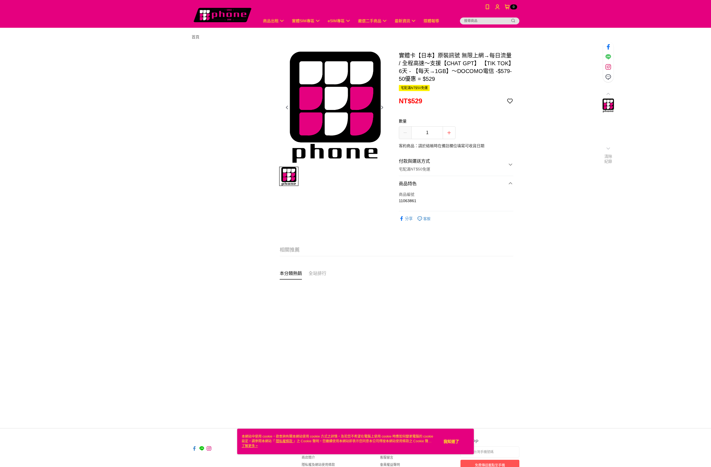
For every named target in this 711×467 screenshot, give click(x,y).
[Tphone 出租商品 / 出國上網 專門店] (222, 15)
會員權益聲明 (390, 465)
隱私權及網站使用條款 (318, 465)
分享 (409, 218)
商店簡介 (308, 458)
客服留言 (386, 458)
